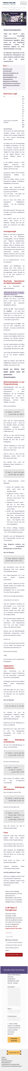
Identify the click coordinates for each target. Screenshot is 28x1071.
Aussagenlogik (7, 71)
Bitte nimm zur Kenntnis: (12, 940)
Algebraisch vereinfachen (10, 81)
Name (10, 1008)
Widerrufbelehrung (6, 1062)
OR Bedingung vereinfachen (11, 85)
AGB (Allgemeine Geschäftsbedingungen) (12, 1066)
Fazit (4, 87)
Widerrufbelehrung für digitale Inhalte (10, 1064)
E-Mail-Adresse (12, 1016)
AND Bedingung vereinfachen (11, 83)
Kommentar (11, 987)
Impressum (4, 1059)
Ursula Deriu (23, 7)
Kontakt (3, 1057)
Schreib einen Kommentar (14, 9)
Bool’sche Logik (7, 69)
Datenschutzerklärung (7, 1060)
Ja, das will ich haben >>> (14, 954)
